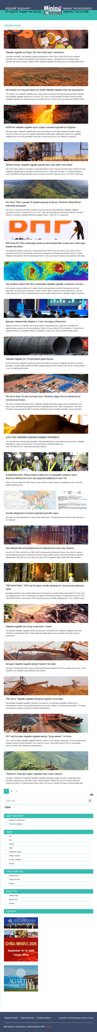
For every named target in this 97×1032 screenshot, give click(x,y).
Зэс (10, 840)
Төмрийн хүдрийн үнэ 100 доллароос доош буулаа (29, 359)
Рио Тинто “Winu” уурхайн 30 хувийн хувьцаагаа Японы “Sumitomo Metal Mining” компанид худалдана (43, 204)
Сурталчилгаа (27, 1018)
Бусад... (12, 863)
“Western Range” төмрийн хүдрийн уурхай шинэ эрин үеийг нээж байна (39, 164)
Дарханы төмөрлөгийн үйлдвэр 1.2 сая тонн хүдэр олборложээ (36, 321)
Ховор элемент (15, 860)
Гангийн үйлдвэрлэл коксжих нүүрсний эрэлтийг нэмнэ (32, 513)
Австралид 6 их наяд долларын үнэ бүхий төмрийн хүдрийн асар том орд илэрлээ (45, 89)
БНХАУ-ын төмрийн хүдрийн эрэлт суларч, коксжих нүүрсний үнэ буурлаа (41, 127)
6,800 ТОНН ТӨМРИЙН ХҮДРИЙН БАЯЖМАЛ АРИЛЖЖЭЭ (32, 437)
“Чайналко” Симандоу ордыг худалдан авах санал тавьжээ (34, 773)
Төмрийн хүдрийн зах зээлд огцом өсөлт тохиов (28, 626)
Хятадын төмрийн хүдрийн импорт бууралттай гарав (31, 664)
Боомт (11, 903)
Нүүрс (11, 844)
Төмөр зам (13, 895)
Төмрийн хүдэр (15, 852)
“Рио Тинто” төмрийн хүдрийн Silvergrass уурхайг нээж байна (34, 699)
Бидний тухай (10, 1018)
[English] (90, 796)
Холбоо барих (43, 1018)
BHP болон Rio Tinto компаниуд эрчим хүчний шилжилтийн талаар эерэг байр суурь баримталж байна (46, 245)
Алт (10, 836)
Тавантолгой (14, 879)
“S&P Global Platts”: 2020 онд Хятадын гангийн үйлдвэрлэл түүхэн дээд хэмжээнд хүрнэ (45, 587)
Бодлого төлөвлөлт (17, 820)
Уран (11, 848)
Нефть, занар (14, 856)
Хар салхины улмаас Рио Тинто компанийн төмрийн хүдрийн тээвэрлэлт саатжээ (44, 284)
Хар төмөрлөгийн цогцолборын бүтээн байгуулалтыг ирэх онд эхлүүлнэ (40, 548)
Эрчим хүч (13, 899)
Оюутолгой (13, 876)
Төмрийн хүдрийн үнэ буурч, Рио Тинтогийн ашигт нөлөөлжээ (35, 52)
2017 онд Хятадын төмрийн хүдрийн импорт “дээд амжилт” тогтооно (38, 736)
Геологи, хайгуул (16, 824)
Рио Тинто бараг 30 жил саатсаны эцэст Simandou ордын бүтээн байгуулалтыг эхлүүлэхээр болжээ (43, 398)
